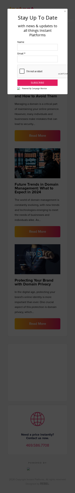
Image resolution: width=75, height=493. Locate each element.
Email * (21, 53)
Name (20, 42)
